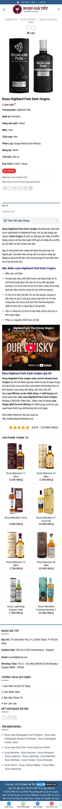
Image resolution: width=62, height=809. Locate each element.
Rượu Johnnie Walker (30, 765)
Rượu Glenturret (45, 752)
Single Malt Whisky (32, 182)
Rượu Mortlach (12, 760)
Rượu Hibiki (48, 765)
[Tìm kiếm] (59, 9)
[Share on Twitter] (15, 188)
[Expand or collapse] (56, 220)
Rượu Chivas (10, 765)
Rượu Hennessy (13, 768)
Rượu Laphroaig (30, 756)
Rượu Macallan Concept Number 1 (46, 608)
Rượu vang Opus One (15, 747)
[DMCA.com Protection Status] (46, 784)
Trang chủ (11, 19)
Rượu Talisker (29, 760)
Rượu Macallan (47, 756)
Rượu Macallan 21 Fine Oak (46, 519)
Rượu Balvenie (11, 752)
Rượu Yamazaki (44, 760)
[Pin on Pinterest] (25, 188)
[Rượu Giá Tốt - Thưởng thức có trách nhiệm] (31, 9)
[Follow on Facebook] (4, 717)
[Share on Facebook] (10, 188)
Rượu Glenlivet (28, 752)
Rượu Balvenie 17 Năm (15, 475)
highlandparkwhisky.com (20, 418)
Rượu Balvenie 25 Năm (46, 564)
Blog (33, 2)
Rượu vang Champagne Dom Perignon (23, 735)
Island (8, 182)
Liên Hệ (42, 2)
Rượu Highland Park (19, 177)
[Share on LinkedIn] (30, 188)
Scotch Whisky (18, 182)
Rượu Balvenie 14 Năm (46, 475)
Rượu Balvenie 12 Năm (15, 564)
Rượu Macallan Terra (16, 517)
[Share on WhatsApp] (4, 188)
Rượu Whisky (28, 19)
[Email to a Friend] (20, 188)
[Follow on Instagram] (9, 717)
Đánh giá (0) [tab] (8, 212)
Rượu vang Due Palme (39, 747)
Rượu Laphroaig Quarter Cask (16, 608)
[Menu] (4, 9)
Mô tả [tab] (5, 206)
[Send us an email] (14, 717)
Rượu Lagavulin (12, 756)
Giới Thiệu (25, 2)
